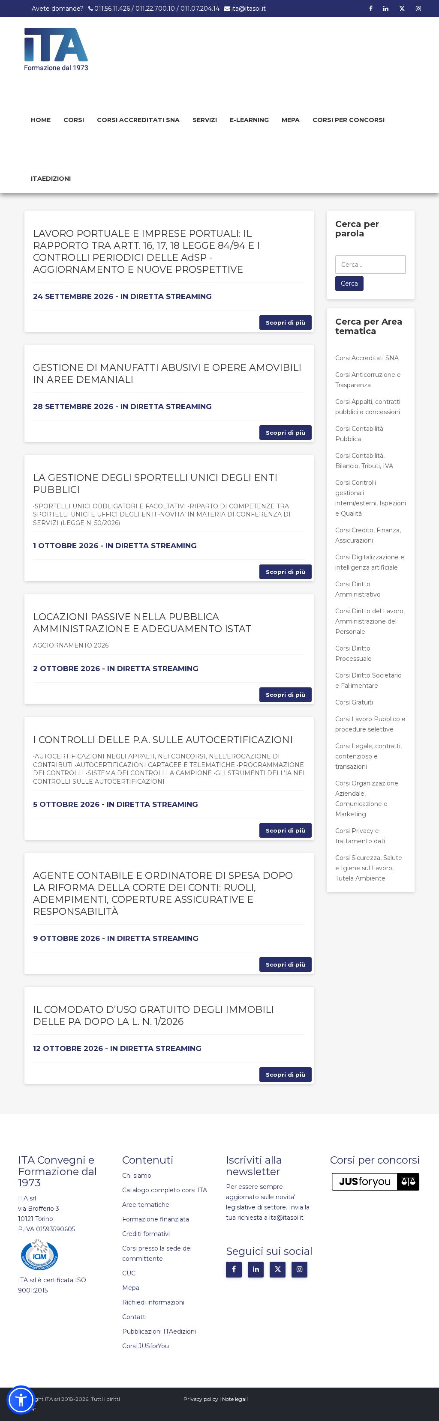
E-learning (249, 120)
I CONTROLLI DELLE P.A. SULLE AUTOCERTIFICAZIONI (163, 740)
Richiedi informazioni (153, 1302)
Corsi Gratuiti (354, 702)
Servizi (204, 120)
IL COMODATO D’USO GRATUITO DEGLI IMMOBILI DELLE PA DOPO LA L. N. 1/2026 (153, 1015)
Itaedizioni (51, 178)
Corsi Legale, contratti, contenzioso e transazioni (368, 756)
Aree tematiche (145, 1205)
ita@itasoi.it (249, 8)
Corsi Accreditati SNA (138, 120)
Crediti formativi (146, 1234)
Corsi (73, 120)
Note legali (235, 1399)
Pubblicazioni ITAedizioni (159, 1331)
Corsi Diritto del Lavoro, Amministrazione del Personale (370, 621)
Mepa (291, 120)
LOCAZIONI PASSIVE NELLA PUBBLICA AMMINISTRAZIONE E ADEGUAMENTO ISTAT (142, 623)
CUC (128, 1273)
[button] (21, 1400)
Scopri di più (285, 322)
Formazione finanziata (155, 1219)
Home (41, 120)
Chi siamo (136, 1175)
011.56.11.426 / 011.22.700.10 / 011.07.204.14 (157, 8)
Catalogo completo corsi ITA (164, 1190)
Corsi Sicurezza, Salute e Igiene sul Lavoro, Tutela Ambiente (368, 868)
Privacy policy (200, 1399)
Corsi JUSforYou (145, 1346)
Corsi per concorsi (349, 120)
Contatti (134, 1317)
